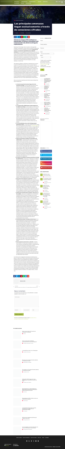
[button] (15, 37)
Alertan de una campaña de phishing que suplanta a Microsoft (29, 418)
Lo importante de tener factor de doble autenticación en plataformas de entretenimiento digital (29, 408)
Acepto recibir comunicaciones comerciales (45, 66)
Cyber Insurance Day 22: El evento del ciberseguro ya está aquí (29, 332)
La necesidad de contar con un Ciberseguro (30, 350)
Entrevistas (45, 1)
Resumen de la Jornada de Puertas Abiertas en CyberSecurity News (30, 360)
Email (29, 419)
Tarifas (43, 437)
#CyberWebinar (25, 362)
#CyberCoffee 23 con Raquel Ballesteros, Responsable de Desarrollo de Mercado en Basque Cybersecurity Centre (29, 389)
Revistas (39, 1)
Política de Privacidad (44, 64)
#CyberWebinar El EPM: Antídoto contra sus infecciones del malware (30, 399)
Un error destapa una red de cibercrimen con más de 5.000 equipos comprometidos (30, 427)
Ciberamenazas (24, 1)
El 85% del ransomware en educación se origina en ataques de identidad (47, 110)
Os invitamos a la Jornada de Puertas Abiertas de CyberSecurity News (30, 370)
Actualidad (16, 1)
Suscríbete (47, 437)
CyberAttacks (30, 429)
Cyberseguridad (32, 1)
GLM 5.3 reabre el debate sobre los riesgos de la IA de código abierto (47, 103)
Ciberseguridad (21, 20)
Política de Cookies (34, 437)
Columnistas (16, 3)
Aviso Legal (39, 437)
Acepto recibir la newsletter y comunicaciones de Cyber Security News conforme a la (45, 62)
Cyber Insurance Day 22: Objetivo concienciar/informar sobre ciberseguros (29, 341)
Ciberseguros (28, 3)
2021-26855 (35, 125)
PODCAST (22, 3)
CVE (32, 125)
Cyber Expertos (29, 382)
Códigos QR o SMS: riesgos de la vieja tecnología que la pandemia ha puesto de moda (29, 380)
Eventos (24, 333)
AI (45, 106)
